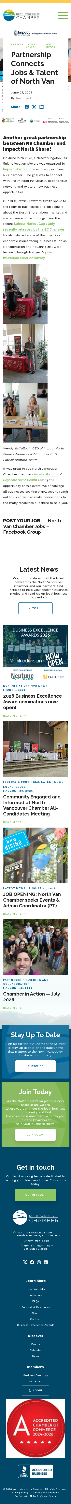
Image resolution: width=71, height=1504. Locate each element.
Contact (35, 1319)
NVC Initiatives (16, 686)
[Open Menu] (63, 15)
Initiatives (35, 1295)
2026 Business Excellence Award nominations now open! (32, 701)
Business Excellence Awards (35, 1325)
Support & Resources (35, 1307)
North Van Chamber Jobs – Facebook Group (32, 526)
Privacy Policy (20, 1492)
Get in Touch (35, 1195)
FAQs (35, 1301)
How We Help (35, 1289)
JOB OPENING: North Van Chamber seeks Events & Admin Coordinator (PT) (32, 900)
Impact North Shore (19, 169)
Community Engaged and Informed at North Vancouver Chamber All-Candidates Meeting (32, 805)
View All (35, 608)
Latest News (31, 46)
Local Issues (14, 787)
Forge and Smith (46, 1496)
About (36, 1313)
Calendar (35, 1350)
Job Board (35, 1381)
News (35, 1356)
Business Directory (35, 1375)
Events (17, 44)
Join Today (35, 1134)
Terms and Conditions (46, 1492)
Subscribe (35, 1066)
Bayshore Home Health (20, 480)
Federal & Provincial (21, 782)
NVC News (50, 46)
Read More (12, 715)
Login (37, 1390)
